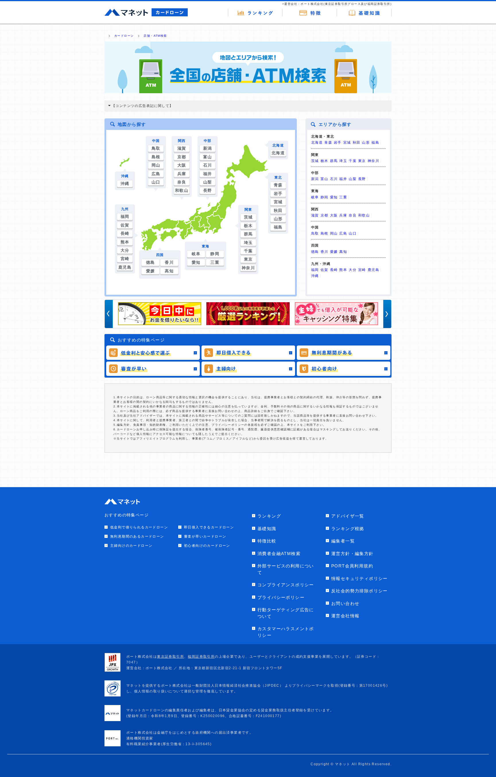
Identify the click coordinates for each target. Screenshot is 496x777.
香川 (169, 262)
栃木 (248, 225)
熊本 (125, 242)
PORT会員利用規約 (352, 565)
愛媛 (150, 271)
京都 (181, 157)
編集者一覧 (343, 540)
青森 (278, 185)
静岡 (214, 253)
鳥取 (156, 148)
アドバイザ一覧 (347, 516)
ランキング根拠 (347, 528)
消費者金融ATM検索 (279, 553)
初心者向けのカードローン (207, 546)
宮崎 (125, 258)
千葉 (248, 251)
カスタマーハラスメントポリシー (285, 632)
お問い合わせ (345, 603)
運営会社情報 (345, 615)
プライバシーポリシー (281, 597)
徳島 (150, 262)
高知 (169, 271)
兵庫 (181, 173)
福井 (207, 173)
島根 (156, 157)
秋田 (278, 210)
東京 (248, 259)
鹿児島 (124, 267)
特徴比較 (266, 540)
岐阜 (196, 253)
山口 (156, 182)
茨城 (248, 217)
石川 (207, 165)
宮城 (278, 202)
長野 (207, 190)
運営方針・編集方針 (352, 553)
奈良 (181, 182)
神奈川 (248, 267)
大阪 (181, 165)
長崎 (125, 233)
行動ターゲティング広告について (285, 613)
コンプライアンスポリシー (285, 584)
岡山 (156, 165)
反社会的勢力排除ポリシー (359, 590)
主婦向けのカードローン (131, 546)
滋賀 (181, 148)
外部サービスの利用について (285, 569)
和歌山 (181, 190)
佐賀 (125, 225)
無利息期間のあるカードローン (137, 536)
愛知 (196, 262)
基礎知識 (266, 528)
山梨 (207, 182)
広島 (156, 173)
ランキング (269, 516)
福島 (278, 227)
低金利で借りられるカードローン (139, 527)
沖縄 (125, 183)
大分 (125, 250)
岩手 (278, 193)
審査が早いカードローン (205, 536)
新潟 (207, 148)
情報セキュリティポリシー (359, 578)
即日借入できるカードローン (209, 527)
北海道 (278, 153)
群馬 (248, 234)
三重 (214, 262)
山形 (278, 218)
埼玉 (248, 242)
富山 (207, 157)
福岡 (125, 216)
